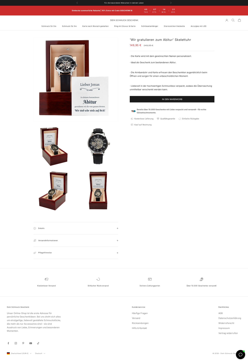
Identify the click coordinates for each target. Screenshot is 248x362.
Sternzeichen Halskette (174, 26)
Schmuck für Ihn (69, 26)
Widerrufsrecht (226, 323)
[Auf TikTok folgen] (38, 343)
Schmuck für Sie (48, 26)
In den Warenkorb (172, 99)
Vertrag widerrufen (228, 333)
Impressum (224, 328)
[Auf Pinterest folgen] (23, 343)
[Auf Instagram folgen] (15, 343)
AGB (220, 313)
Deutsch (38, 353)
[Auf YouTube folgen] (30, 343)
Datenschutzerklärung (229, 318)
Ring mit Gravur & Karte (124, 26)
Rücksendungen (140, 323)
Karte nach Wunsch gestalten (95, 26)
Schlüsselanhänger (149, 26)
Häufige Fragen (140, 313)
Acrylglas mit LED (199, 26)
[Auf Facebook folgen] (8, 343)
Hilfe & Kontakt (139, 328)
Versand (136, 318)
